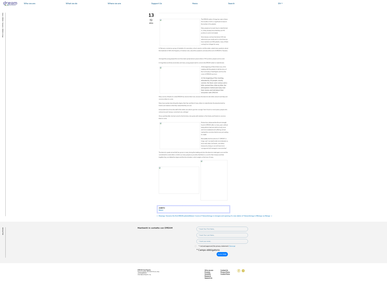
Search (231, 3)
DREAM (3, 19)
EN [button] (279, 3)
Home (3, 14)
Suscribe (222, 254)
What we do (71, 3)
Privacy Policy (225, 272)
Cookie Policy (225, 274)
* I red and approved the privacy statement (217, 246)
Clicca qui (232, 246)
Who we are (29, 3)
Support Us (156, 3)
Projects (207, 272)
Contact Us (224, 270)
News (195, 3)
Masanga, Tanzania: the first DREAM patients (174, 216)
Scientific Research (208, 275)
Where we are (114, 3)
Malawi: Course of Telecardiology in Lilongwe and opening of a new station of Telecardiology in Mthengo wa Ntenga (229, 216)
